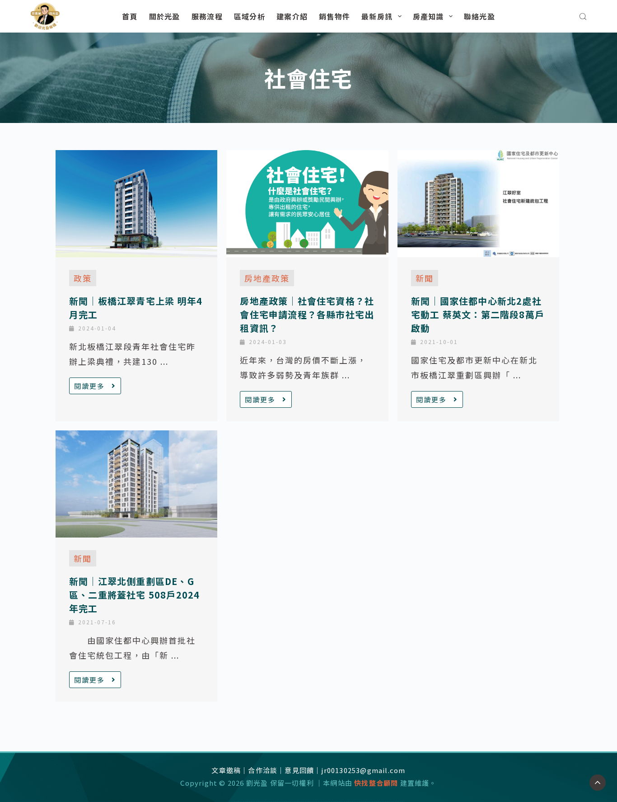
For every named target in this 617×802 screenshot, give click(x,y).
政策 (83, 278)
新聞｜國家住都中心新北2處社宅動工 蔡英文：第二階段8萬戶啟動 (477, 314)
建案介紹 (292, 16)
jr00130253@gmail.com (363, 770)
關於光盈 (164, 16)
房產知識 (428, 16)
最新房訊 (377, 16)
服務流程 (207, 16)
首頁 (130, 16)
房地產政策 (267, 278)
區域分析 (249, 16)
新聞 (425, 278)
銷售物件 (334, 16)
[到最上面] (597, 782)
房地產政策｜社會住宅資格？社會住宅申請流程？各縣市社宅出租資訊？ (307, 314)
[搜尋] (583, 16)
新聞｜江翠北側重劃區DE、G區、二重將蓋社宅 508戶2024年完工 (134, 595)
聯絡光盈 (479, 16)
